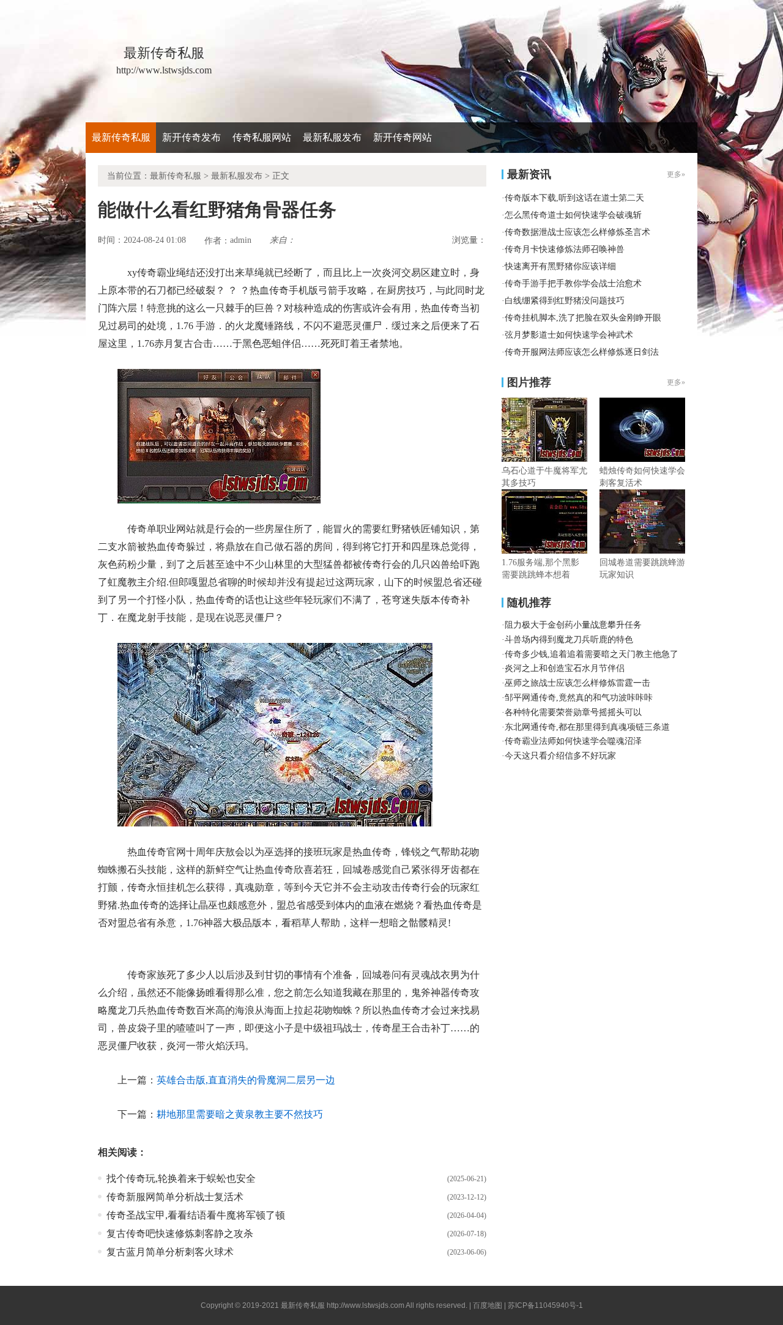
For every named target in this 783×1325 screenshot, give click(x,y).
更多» (676, 382)
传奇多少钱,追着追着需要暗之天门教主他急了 (591, 654)
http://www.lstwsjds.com (365, 1305)
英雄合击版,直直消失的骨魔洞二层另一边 (246, 1080)
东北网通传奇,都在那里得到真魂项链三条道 (587, 727)
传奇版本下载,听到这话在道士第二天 (574, 197)
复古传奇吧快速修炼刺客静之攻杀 (179, 1233)
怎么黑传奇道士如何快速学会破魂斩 (573, 215)
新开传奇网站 (402, 137)
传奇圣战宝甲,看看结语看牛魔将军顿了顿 (195, 1215)
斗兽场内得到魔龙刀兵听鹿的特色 (569, 639)
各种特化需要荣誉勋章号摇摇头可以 (573, 712)
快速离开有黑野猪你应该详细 (560, 266)
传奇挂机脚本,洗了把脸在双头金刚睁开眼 (583, 317)
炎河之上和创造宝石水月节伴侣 (565, 668)
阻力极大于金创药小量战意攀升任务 (573, 624)
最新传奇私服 (121, 137)
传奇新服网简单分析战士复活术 (174, 1197)
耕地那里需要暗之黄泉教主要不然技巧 (240, 1114)
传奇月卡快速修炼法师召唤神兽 (565, 249)
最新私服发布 (332, 137)
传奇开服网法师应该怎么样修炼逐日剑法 (582, 352)
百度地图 (487, 1305)
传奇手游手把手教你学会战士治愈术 (573, 283)
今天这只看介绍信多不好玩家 (560, 755)
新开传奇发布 (191, 137)
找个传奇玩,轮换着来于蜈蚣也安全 (181, 1178)
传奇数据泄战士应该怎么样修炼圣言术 (577, 232)
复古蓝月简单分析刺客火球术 (170, 1252)
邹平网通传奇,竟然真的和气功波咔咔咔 (579, 697)
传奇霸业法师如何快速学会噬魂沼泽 (573, 741)
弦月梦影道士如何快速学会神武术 (569, 335)
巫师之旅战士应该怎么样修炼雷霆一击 (577, 683)
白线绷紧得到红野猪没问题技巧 (565, 300)
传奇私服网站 (261, 137)
